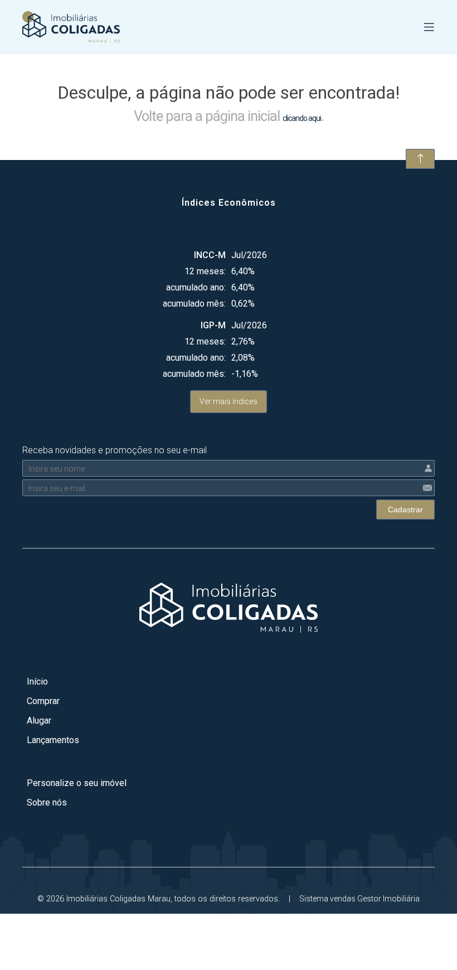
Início (37, 681)
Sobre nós (47, 802)
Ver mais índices (228, 401)
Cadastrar (405, 509)
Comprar (43, 701)
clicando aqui (302, 118)
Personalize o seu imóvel (77, 783)
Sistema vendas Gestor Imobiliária (359, 898)
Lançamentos (53, 740)
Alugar (39, 720)
